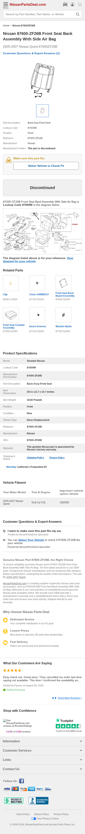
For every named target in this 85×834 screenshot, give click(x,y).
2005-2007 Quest (16, 577)
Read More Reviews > (70, 698)
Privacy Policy (61, 814)
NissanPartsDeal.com (14, 583)
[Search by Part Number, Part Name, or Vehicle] (77, 14)
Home (6, 25)
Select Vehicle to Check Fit (46, 165)
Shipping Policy (35, 457)
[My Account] (72, 4)
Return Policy (57, 457)
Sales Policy (23, 814)
